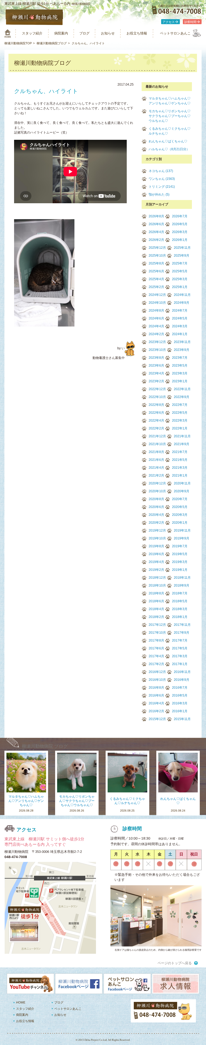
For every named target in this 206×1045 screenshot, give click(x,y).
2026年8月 (156, 216)
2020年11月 (182, 483)
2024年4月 (156, 326)
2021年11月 (182, 436)
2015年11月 (182, 719)
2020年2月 (156, 522)
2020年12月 (157, 483)
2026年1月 (179, 240)
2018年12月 (157, 577)
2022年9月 (181, 397)
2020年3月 (179, 514)
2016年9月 (181, 679)
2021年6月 (156, 459)
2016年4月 (156, 703)
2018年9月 (181, 585)
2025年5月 (179, 271)
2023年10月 (157, 349)
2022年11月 (182, 389)
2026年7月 (179, 216)
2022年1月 (179, 428)
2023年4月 (156, 373)
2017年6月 (156, 648)
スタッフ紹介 (32, 33)
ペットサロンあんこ (175, 33)
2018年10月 (157, 585)
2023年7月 (179, 357)
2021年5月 (179, 459)
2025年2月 (156, 287)
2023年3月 (179, 373)
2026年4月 (156, 232)
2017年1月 (179, 664)
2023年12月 (157, 342)
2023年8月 (156, 357)
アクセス (169, 22)
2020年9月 (181, 491)
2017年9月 (181, 632)
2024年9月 (181, 302)
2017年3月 (179, 656)
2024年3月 (179, 326)
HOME (20, 1002)
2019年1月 (179, 569)
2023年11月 (182, 342)
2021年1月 (179, 475)
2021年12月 (157, 436)
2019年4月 (156, 562)
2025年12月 (157, 247)
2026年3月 (179, 232)
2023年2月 (156, 381)
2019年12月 (157, 530)
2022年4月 (156, 420)
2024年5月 (179, 318)
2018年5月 (179, 601)
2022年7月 (179, 404)
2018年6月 (156, 601)
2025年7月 (179, 263)
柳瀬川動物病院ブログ (52, 43)
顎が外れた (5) (159, 194)
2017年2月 (156, 664)
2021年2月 (156, 475)
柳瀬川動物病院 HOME (7, 33)
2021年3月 (179, 467)
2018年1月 (179, 617)
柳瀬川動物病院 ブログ (45, 746)
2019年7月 (179, 546)
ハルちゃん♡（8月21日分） (169, 149)
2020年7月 (179, 499)
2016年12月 (157, 672)
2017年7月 (179, 640)
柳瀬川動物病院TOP (18, 43)
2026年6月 (156, 224)
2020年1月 (179, 522)
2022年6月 (156, 412)
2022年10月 (157, 397)
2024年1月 (179, 334)
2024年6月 (156, 318)
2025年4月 (156, 279)
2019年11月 (182, 530)
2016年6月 (156, 695)
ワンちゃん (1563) (162, 178)
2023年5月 (179, 365)
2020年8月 (156, 499)
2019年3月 (179, 562)
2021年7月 (179, 452)
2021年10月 (157, 444)
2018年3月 (179, 609)
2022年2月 (156, 428)
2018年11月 (182, 577)
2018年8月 (156, 593)
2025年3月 (179, 279)
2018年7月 (179, 593)
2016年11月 (182, 672)
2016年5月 (179, 695)
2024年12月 (157, 294)
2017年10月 (157, 632)
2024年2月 (156, 334)
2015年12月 (157, 719)
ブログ (84, 33)
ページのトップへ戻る (175, 963)
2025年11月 (182, 247)
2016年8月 (156, 687)
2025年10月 (157, 255)
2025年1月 (179, 287)
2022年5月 (179, 412)
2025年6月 (156, 271)
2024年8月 (156, 310)
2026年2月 (156, 240)
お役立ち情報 (137, 33)
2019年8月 (156, 546)
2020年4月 (156, 514)
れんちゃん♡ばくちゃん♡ (168, 141)
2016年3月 (179, 703)
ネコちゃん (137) (161, 171)
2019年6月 (156, 554)
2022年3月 (179, 420)
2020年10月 (157, 491)
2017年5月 (179, 648)
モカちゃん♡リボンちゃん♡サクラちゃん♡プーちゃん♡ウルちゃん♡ (170, 115)
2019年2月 (156, 569)
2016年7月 (179, 687)
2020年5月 (179, 507)
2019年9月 (181, 538)
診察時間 (190, 22)
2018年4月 (156, 609)
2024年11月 (182, 294)
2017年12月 (157, 624)
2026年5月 (179, 224)
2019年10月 (157, 538)
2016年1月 (179, 711)
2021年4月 (156, 467)
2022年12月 (157, 389)
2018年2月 (156, 617)
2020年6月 (156, 507)
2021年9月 (181, 444)
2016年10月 (157, 679)
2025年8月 (156, 263)
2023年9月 (181, 349)
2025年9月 (181, 255)
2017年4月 (156, 656)
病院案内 (61, 33)
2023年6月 (156, 365)
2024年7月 (179, 310)
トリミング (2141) (162, 186)
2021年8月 (156, 452)
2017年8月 (156, 640)
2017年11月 (182, 624)
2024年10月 (157, 302)
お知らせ (108, 33)
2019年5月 (179, 554)
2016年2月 (156, 711)
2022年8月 (156, 404)
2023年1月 (179, 381)
